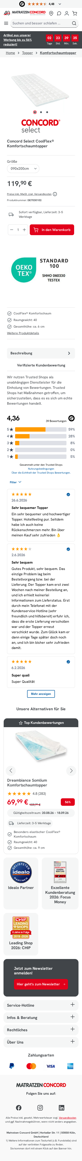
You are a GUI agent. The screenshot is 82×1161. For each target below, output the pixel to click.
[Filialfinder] (51, 13)
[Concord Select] (41, 126)
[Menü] (6, 23)
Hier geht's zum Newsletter (38, 984)
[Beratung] (59, 13)
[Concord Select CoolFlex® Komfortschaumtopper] (41, 90)
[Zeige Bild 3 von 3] (47, 112)
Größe (12, 161)
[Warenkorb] (74, 13)
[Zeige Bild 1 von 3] (35, 112)
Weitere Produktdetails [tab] (23, 333)
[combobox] (40, 23)
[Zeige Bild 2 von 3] (41, 112)
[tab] (41, 353)
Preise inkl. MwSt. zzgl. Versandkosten (29, 194)
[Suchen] (74, 23)
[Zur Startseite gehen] (25, 13)
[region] (41, 90)
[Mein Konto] (66, 13)
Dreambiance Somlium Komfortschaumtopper (27, 783)
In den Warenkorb (56, 229)
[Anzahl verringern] (11, 229)
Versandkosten (67, 1118)
